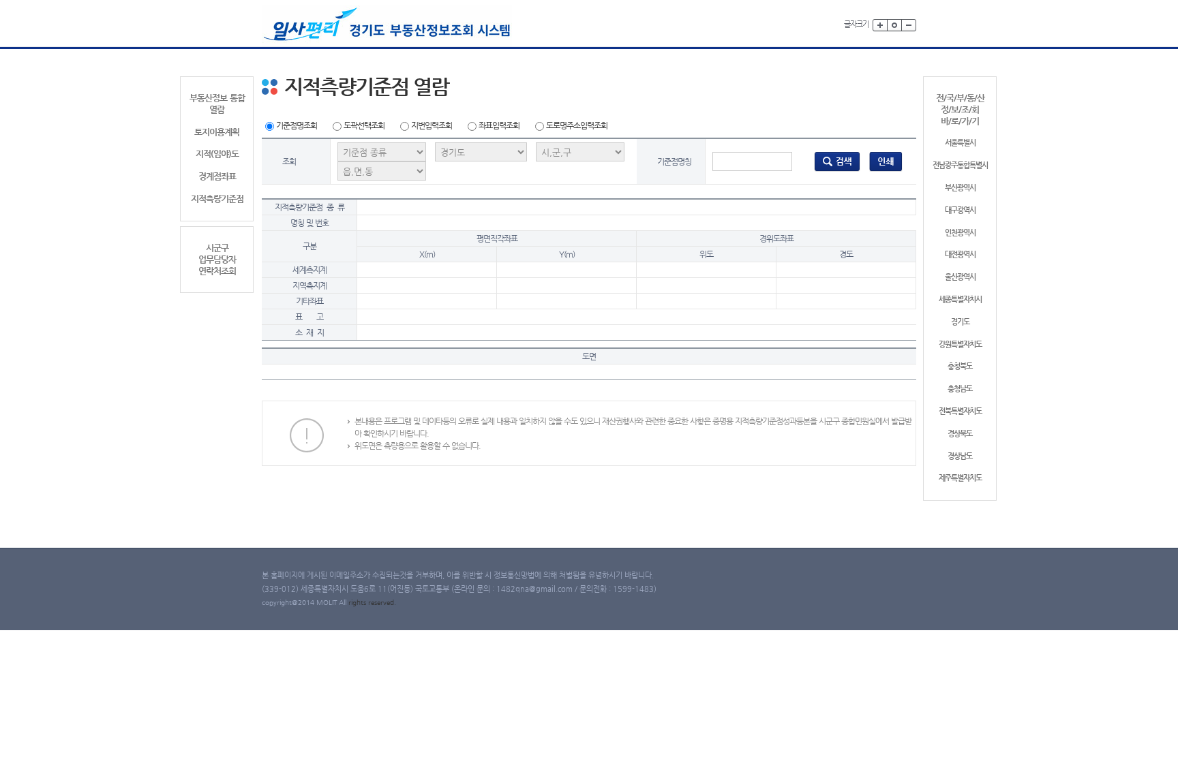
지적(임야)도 (217, 154)
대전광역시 (960, 254)
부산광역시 (960, 187)
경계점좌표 (217, 176)
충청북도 (960, 366)
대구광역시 (960, 210)
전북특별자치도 (960, 411)
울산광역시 (960, 277)
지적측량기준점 (217, 198)
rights (358, 602)
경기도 (960, 321)
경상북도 (960, 433)
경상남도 (960, 456)
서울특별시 (960, 142)
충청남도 (960, 388)
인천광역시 (960, 232)
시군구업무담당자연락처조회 (217, 259)
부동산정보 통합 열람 (217, 103)
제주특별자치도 (960, 477)
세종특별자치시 (960, 299)
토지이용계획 (216, 132)
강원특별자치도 (960, 344)
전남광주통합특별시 (960, 165)
